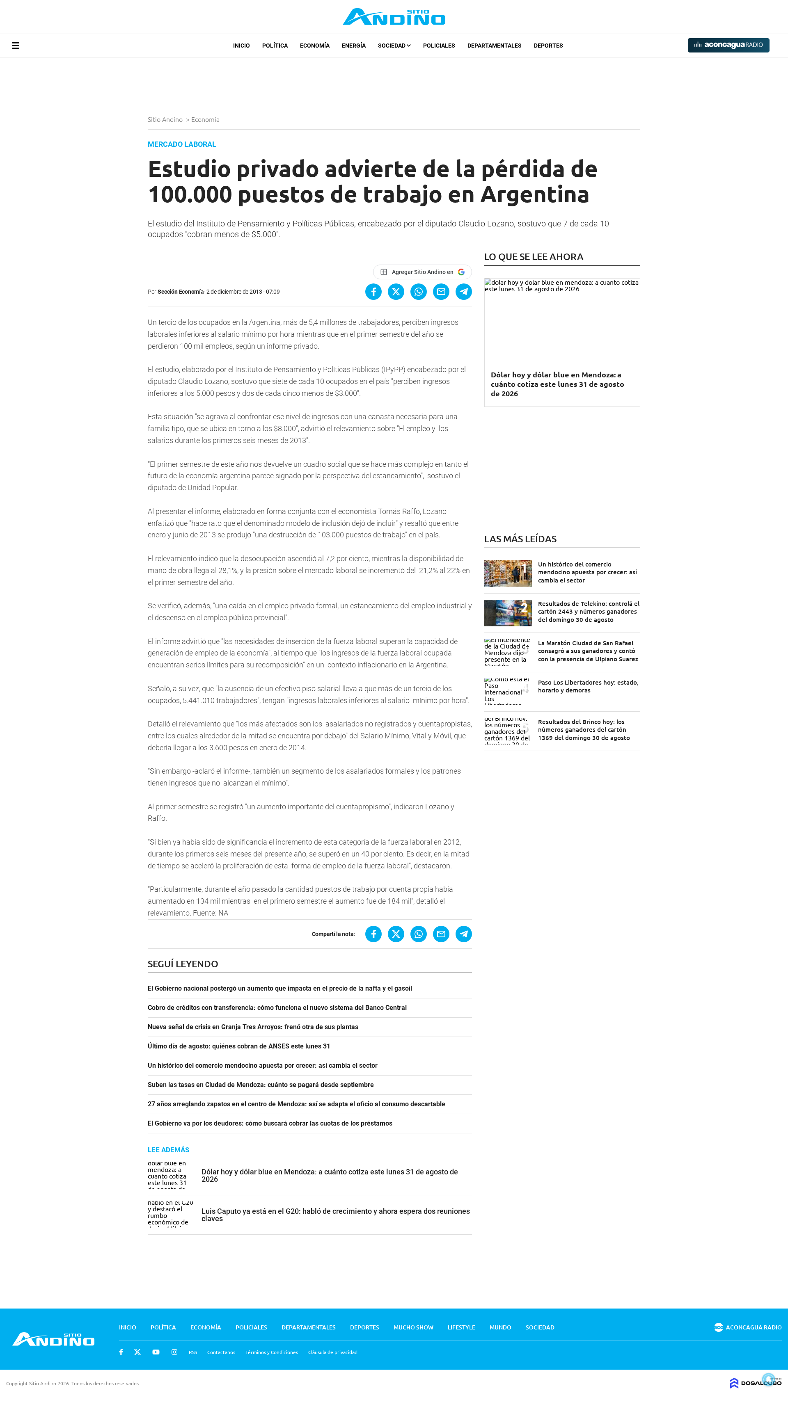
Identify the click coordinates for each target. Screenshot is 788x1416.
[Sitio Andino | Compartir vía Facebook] (373, 291)
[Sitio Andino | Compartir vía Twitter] (396, 291)
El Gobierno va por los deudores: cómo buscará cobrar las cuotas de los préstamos (270, 1123)
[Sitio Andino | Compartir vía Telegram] (464, 291)
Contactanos (221, 1352)
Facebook (121, 1352)
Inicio (241, 45)
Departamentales (494, 45)
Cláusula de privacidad (332, 1352)
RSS (193, 1352)
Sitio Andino (166, 119)
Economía (315, 45)
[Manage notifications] (768, 1379)
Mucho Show (413, 1327)
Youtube (156, 1352)
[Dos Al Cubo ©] (756, 1386)
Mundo (500, 1327)
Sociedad (392, 45)
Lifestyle (461, 1327)
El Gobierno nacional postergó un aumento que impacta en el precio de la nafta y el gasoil (280, 988)
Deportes (548, 45)
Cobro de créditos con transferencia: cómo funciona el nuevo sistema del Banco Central (277, 1008)
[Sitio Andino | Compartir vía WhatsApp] (418, 291)
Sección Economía (181, 291)
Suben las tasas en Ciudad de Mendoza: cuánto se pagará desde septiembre (261, 1085)
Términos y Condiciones (271, 1352)
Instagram (174, 1352)
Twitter (137, 1352)
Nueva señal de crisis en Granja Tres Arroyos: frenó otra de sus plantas (253, 1027)
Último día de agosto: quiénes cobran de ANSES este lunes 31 (239, 1046)
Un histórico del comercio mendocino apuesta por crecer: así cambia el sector (263, 1065)
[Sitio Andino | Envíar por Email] (441, 291)
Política (275, 45)
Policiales (439, 45)
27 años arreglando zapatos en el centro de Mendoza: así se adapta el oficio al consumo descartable (296, 1104)
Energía (354, 45)
